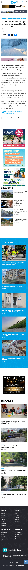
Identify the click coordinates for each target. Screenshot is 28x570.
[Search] (26, 2)
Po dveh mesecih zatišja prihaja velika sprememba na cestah (13, 263)
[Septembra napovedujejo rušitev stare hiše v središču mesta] (7, 194)
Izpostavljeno (7, 401)
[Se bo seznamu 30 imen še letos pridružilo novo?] (14, 487)
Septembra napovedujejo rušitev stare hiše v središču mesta (20, 192)
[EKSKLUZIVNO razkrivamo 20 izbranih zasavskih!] (14, 327)
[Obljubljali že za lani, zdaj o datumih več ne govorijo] (14, 463)
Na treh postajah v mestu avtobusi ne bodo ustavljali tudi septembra (20, 211)
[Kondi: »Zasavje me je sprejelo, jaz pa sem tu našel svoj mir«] (7, 204)
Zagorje (23, 18)
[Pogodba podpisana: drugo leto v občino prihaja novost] (14, 415)
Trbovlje (17, 18)
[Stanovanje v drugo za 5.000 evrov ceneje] (14, 280)
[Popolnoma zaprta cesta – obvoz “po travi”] (7, 222)
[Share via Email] (15, 35)
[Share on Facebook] (9, 35)
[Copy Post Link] (12, 35)
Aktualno (4, 18)
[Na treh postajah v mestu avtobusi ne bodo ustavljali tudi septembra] (7, 213)
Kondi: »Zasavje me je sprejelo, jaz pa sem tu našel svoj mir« (20, 202)
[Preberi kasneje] (26, 562)
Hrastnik (11, 18)
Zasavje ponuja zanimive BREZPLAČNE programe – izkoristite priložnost (13, 311)
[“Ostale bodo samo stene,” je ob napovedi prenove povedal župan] (14, 439)
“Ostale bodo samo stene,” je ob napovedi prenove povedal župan (13, 446)
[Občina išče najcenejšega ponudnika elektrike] (14, 351)
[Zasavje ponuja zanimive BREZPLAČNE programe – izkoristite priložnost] (14, 303)
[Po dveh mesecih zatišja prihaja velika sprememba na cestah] (14, 256)
